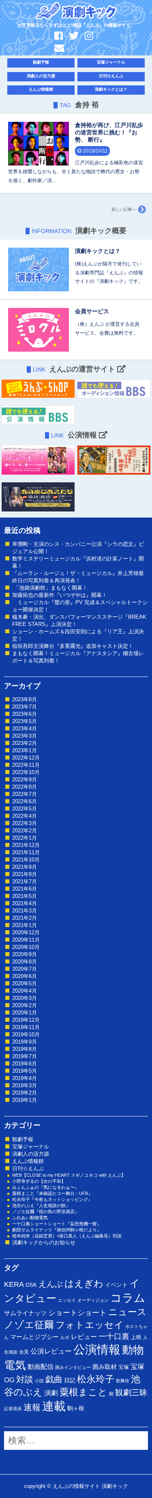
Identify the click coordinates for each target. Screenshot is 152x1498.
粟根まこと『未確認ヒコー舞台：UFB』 (52, 1193)
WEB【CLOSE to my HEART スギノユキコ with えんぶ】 (69, 1175)
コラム (128, 1297)
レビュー (84, 1336)
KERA (14, 1284)
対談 (24, 1379)
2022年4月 (24, 816)
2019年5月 (24, 1071)
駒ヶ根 (75, 1408)
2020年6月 (24, 976)
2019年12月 (26, 1020)
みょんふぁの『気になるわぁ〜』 (45, 1187)
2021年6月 (24, 889)
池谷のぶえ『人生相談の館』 (41, 1205)
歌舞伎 (122, 1380)
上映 (136, 1337)
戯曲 (53, 1379)
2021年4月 (24, 903)
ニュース (127, 1312)
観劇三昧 (131, 1392)
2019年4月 (24, 1078)
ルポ (64, 1337)
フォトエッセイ (90, 1325)
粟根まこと (83, 1392)
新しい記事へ (123, 209)
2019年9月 (24, 1042)
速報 (32, 1407)
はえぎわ (83, 1283)
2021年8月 (24, 874)
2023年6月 (24, 714)
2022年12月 (26, 758)
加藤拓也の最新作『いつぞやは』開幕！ (59, 595)
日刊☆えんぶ (111, 76)
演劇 (51, 1393)
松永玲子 (95, 1379)
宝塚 (123, 1367)
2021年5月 (24, 896)
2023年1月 (24, 750)
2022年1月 (24, 838)
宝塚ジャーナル (111, 62)
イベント (116, 1285)
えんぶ (51, 1283)
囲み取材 (104, 1367)
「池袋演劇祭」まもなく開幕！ (50, 588)
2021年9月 (24, 867)
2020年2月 (24, 1005)
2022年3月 (24, 823)
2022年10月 (26, 772)
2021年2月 (24, 918)
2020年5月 (24, 983)
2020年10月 (26, 947)
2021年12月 (26, 845)
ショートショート (77, 1313)
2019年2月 (24, 1093)
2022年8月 (24, 787)
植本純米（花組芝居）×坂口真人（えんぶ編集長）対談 (67, 1235)
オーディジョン (93, 1300)
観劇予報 (41, 62)
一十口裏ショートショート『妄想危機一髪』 (56, 1223)
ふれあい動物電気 (30, 1217)
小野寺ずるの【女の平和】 (39, 1181)
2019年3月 (24, 1085)
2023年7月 (24, 707)
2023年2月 (24, 743)
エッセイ (67, 1300)
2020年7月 (24, 969)
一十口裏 (113, 1336)
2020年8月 (24, 962)
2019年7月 (24, 1056)
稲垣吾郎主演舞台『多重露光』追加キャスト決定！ (72, 646)
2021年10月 (26, 860)
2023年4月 (24, 729)
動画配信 (41, 1366)
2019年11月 (26, 1027)
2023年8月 (24, 699)
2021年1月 (24, 925)
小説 (39, 1380)
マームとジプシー (34, 1337)
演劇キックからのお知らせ (43, 1242)
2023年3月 (24, 736)
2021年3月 (24, 911)
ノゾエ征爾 (29, 1325)
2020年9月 (24, 954)
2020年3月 (24, 998)
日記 (69, 1380)
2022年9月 (24, 780)
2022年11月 (26, 765)
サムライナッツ (25, 1312)
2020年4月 (24, 991)
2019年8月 (24, 1049)
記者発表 (13, 1408)
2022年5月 (24, 809)
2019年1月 (24, 1100)
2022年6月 (24, 801)
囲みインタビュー (73, 1367)
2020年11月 (26, 940)
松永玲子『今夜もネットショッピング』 (52, 1199)
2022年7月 (24, 794)
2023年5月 (24, 721)
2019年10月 (26, 1034)
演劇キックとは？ (111, 89)
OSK (31, 1285)
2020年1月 (24, 1013)
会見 (24, 1352)
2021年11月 (26, 852)
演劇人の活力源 (41, 76)
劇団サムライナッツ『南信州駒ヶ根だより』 (56, 1229)
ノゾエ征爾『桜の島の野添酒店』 (45, 1211)
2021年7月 (24, 881)
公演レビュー (51, 1351)
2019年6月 (24, 1064)
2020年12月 (26, 932)
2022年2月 (24, 831)
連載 (54, 1406)
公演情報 (96, 1349)
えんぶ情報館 (41, 89)
